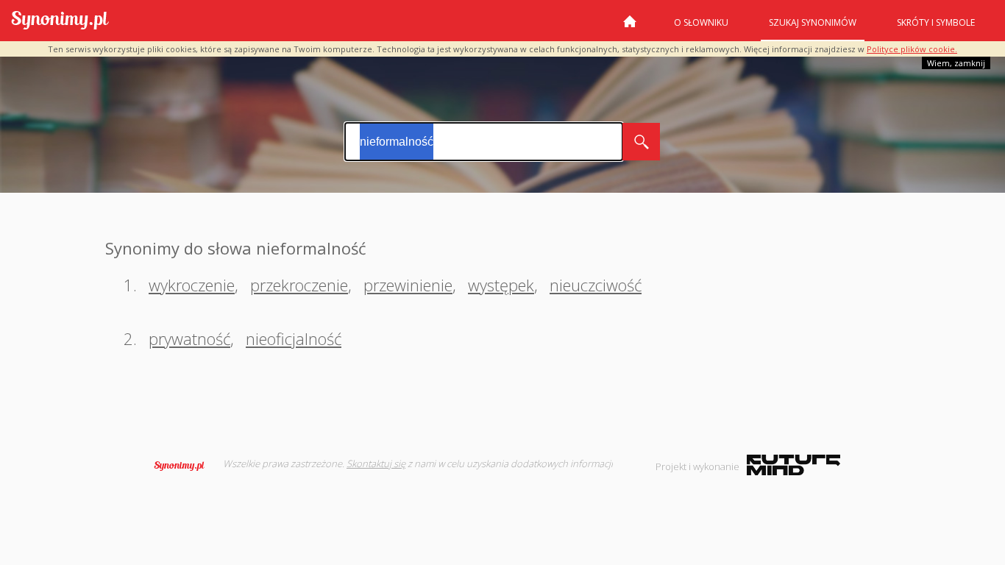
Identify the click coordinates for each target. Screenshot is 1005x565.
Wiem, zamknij (956, 62)
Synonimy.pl (60, 21)
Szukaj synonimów (812, 22)
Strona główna (630, 27)
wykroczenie (192, 285)
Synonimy (184, 465)
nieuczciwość (596, 285)
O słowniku (701, 22)
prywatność (189, 338)
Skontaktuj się (376, 463)
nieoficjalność (293, 338)
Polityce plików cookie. (912, 48)
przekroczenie (299, 285)
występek (501, 285)
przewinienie (407, 285)
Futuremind (793, 465)
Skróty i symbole (936, 22)
